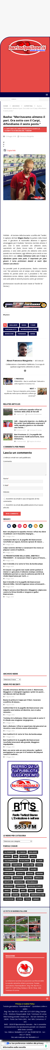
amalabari (13, 325)
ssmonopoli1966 (37, 895)
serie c (31, 891)
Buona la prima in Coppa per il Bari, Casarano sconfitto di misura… (22, 701)
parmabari (22, 334)
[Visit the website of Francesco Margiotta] (25, 371)
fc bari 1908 (28, 865)
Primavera (21, 886)
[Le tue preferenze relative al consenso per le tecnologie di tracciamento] (46, 1046)
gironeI (30, 874)
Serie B (7, 891)
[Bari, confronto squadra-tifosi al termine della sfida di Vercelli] (8, 412)
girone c (20, 874)
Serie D (39, 891)
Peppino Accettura (35, 441)
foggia (39, 865)
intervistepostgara (29, 329)
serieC (23, 891)
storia (19, 899)
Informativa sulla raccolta (14, 1047)
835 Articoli (39, 361)
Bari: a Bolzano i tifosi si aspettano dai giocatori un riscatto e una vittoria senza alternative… (24, 727)
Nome (5, 478)
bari (15, 856)
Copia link (11, 150)
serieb (32, 334)
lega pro (28, 878)
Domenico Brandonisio (34, 414)
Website (6, 492)
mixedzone (9, 334)
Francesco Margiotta (26, 136)
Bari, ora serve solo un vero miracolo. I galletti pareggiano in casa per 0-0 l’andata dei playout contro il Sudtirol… (23, 752)
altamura (22, 852)
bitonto (23, 856)
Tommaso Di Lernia (35, 430)
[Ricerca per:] (24, 99)
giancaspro (9, 874)
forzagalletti (11, 329)
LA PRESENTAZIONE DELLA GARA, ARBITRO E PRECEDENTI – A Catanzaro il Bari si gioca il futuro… (24, 557)
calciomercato (10, 861)
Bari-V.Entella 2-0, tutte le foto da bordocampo (23, 564)
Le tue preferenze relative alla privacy (26, 1043)
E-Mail (5, 485)
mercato (38, 878)
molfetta (8, 882)
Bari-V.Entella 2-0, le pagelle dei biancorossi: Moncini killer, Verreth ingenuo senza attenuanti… (24, 583)
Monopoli (19, 882)
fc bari (39, 861)
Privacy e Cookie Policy (25, 1004)
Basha (24, 325)
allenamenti (9, 852)
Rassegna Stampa (35, 886)
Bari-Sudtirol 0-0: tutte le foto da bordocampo (22, 734)
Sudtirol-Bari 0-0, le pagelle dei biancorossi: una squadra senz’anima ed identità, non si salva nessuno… (23, 710)
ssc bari (25, 895)
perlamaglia (32, 882)
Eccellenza (24, 861)
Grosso (7, 878)
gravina (39, 874)
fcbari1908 (17, 865)
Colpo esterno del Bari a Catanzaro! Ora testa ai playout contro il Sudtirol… (23, 549)
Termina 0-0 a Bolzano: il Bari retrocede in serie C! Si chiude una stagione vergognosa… (24, 719)
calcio (33, 856)
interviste (18, 878)
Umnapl (36, 899)
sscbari (15, 895)
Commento (7, 461)
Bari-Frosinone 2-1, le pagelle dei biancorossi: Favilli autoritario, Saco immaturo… (29, 436)
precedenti (8, 886)
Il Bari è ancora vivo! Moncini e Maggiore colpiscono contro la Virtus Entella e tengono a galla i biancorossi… (25, 592)
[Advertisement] (25, 18)
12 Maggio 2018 (10, 136)
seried (6, 895)
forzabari (8, 869)
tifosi (27, 899)
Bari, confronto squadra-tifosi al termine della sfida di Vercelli (28, 410)
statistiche (8, 899)
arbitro (7, 856)
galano (33, 869)
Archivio (16, 106)
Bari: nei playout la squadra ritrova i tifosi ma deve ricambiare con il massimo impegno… (24, 533)
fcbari (32, 325)
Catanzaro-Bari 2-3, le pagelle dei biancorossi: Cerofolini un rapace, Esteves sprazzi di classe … (23, 541)
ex (33, 861)
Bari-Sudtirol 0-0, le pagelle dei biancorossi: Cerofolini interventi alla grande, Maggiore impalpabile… (21, 742)
